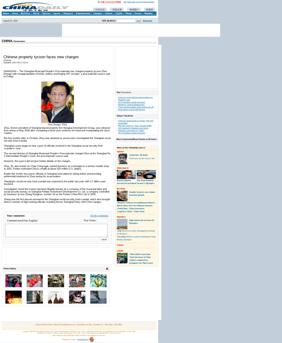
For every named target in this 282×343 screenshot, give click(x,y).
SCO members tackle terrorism (131, 102)
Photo (128, 13)
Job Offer (118, 324)
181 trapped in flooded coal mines (133, 128)
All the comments (99, 215)
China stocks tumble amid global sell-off (135, 107)
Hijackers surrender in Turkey (131, 131)
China (15, 13)
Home (6, 13)
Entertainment (83, 13)
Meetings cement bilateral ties (131, 105)
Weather (148, 13)
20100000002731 (83, 339)
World (36, 13)
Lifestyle (97, 13)
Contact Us (98, 324)
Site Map (108, 324)
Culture (108, 13)
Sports (57, 13)
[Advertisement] (57, 257)
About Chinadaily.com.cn (65, 324)
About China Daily (44, 324)
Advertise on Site (84, 324)
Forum (138, 13)
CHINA (7, 41)
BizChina (25, 13)
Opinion (46, 13)
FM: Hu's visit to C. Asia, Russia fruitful (135, 126)
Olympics (68, 13)
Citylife (118, 13)
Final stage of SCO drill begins (131, 110)
